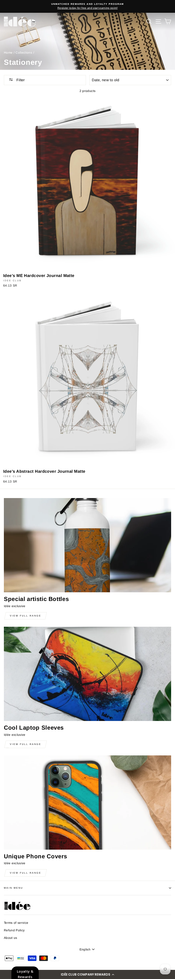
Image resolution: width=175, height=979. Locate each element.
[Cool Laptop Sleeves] (87, 674)
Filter (20, 80)
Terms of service (16, 922)
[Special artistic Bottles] (87, 545)
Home (8, 52)
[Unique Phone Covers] (87, 802)
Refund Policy (14, 930)
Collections (23, 52)
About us (10, 938)
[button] (87, 974)
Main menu (13, 888)
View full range (25, 615)
